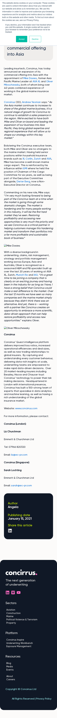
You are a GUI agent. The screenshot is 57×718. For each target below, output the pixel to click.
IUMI (25, 168)
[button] (9, 530)
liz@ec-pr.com (19, 454)
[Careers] (28, 679)
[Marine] (28, 616)
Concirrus (9, 102)
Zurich (37, 158)
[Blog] (28, 663)
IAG (36, 274)
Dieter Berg (23, 181)
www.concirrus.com (26, 408)
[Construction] (28, 613)
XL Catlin (27, 158)
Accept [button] (22, 39)
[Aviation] (28, 609)
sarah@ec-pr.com (21, 485)
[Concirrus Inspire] (28, 639)
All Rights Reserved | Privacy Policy (31, 698)
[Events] (28, 669)
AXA (49, 158)
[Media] (28, 666)
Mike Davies (30, 78)
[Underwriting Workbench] (28, 643)
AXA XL (36, 81)
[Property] (28, 622)
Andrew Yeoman (31, 102)
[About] (28, 676)
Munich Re (22, 274)
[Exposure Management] (28, 646)
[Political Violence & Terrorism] (28, 619)
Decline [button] (35, 39)
